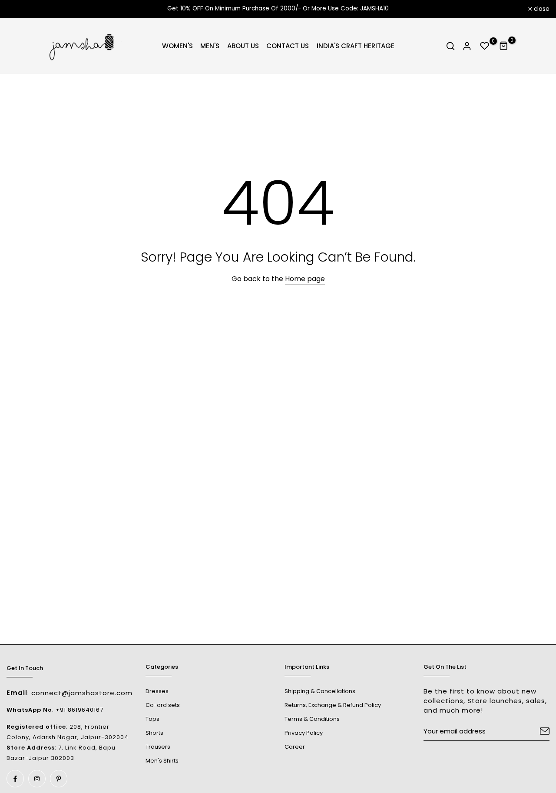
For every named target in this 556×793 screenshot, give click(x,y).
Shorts (154, 733)
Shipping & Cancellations (320, 691)
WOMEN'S (177, 45)
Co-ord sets (163, 705)
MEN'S (209, 45)
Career (295, 747)
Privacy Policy (304, 733)
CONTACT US (287, 45)
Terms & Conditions (312, 719)
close (19, 9)
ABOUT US (243, 45)
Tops (152, 719)
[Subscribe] (534, 731)
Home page (305, 279)
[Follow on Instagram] (37, 778)
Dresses (157, 691)
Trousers (158, 747)
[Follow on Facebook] (15, 778)
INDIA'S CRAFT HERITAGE (355, 45)
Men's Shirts (162, 761)
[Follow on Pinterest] (58, 778)
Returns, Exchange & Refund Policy (333, 705)
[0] (485, 46)
